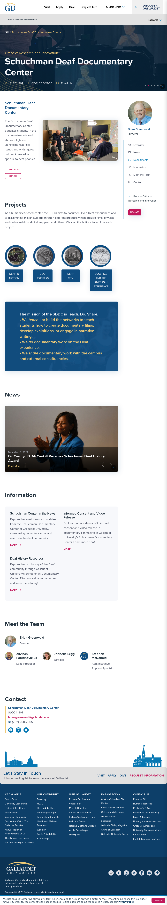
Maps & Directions (78, 808)
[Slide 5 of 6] (158, 85)
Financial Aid (139, 799)
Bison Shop (43, 838)
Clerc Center (139, 834)
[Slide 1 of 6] (145, 85)
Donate (12, 176)
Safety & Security (141, 817)
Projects (14, 169)
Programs (152, 20)
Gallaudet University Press (114, 834)
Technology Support (47, 812)
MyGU (40, 803)
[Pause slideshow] (162, 86)
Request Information (147, 775)
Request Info (89, 7)
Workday (41, 829)
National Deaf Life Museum (82, 826)
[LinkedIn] (149, 873)
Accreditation (11, 812)
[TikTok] (157, 873)
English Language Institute (146, 839)
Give (72, 7)
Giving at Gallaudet (110, 829)
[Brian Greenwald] (144, 113)
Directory (41, 799)
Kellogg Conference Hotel (82, 817)
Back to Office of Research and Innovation (142, 198)
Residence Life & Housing (146, 812)
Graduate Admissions (144, 826)
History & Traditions (15, 808)
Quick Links (113, 7)
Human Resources (142, 803)
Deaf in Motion (14, 276)
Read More (14, 466)
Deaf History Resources (27, 558)
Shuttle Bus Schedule (80, 812)
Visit (47, 7)
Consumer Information (16, 817)
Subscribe (106, 821)
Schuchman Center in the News (32, 513)
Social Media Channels (112, 807)
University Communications (147, 830)
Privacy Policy (126, 901)
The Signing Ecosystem (17, 838)
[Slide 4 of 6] (154, 85)
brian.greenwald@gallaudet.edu (28, 717)
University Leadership (16, 803)
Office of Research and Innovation (31, 53)
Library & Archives (46, 808)
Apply (60, 7)
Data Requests (108, 816)
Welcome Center (77, 821)
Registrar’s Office (142, 808)
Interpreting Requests (48, 817)
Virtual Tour (75, 803)
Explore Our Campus (79, 799)
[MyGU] (111, 873)
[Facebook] (141, 873)
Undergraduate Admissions (147, 821)
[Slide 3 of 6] (151, 85)
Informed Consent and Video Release (84, 515)
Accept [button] (158, 900)
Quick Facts (11, 799)
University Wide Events (112, 812)
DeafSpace (74, 834)
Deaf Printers (43, 276)
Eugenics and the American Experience (101, 280)
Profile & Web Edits (46, 834)
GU (7, 32)
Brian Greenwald (139, 129)
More (16, 545)
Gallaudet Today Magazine (114, 825)
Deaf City (70, 276)
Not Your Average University (19, 842)
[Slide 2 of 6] (148, 85)
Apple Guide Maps (78, 830)
